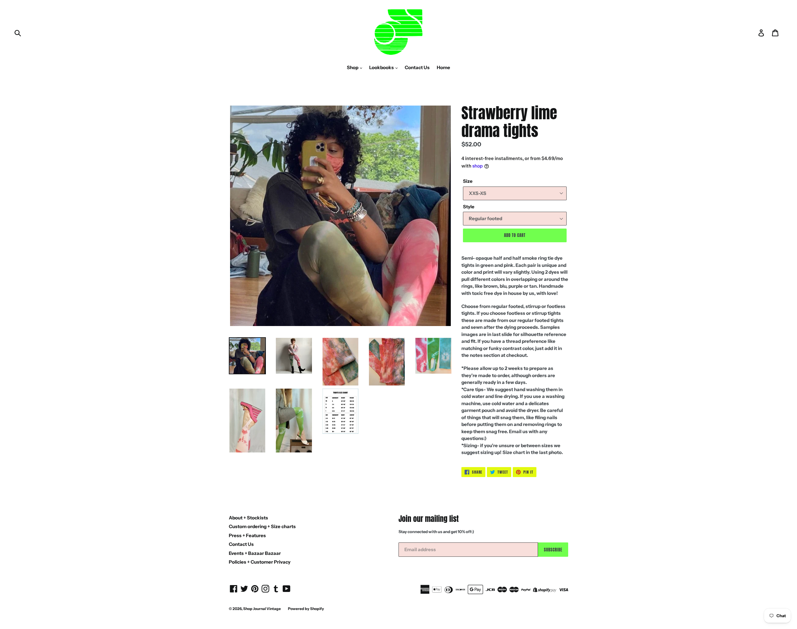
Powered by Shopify (306, 608)
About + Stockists (248, 518)
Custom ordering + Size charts (262, 526)
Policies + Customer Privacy (259, 562)
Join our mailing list (428, 518)
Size (468, 181)
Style (468, 207)
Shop (353, 67)
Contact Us (417, 67)
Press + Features (247, 535)
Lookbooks (382, 67)
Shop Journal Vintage (262, 608)
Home (443, 67)
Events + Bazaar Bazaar (255, 553)
